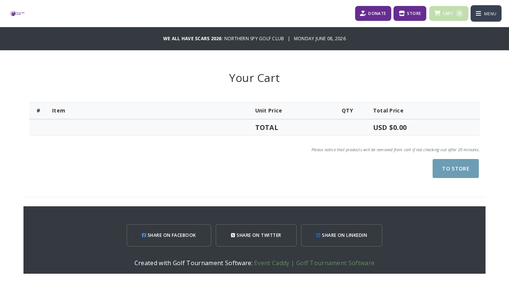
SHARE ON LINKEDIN (344, 235)
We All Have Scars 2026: (193, 38)
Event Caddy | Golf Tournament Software (314, 263)
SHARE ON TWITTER (258, 235)
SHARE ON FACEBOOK (171, 235)
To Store (456, 168)
